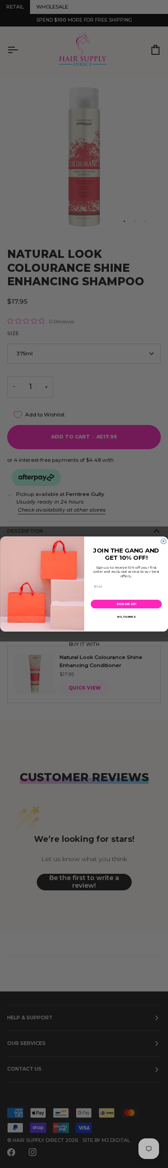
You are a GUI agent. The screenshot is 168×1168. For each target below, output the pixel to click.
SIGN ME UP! (126, 604)
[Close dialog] (163, 541)
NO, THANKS (126, 617)
